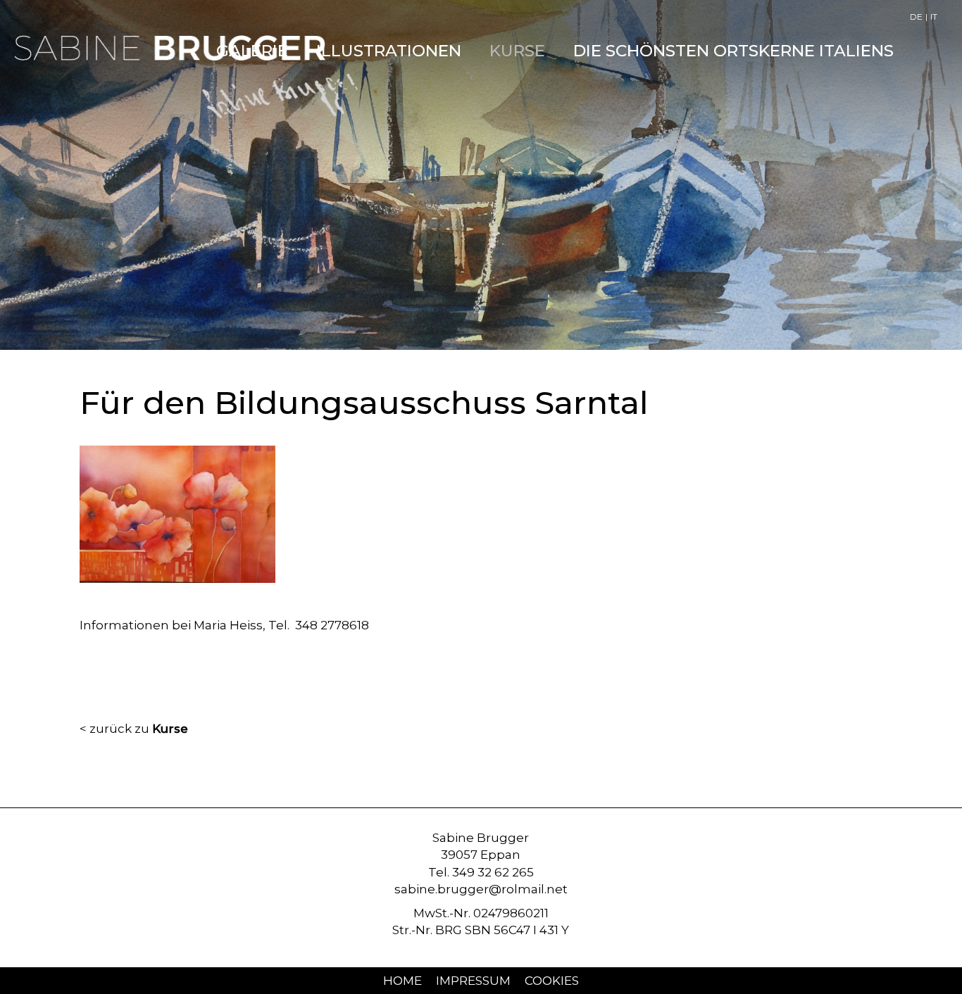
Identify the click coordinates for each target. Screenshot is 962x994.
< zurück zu (134, 729)
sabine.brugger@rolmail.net (481, 889)
